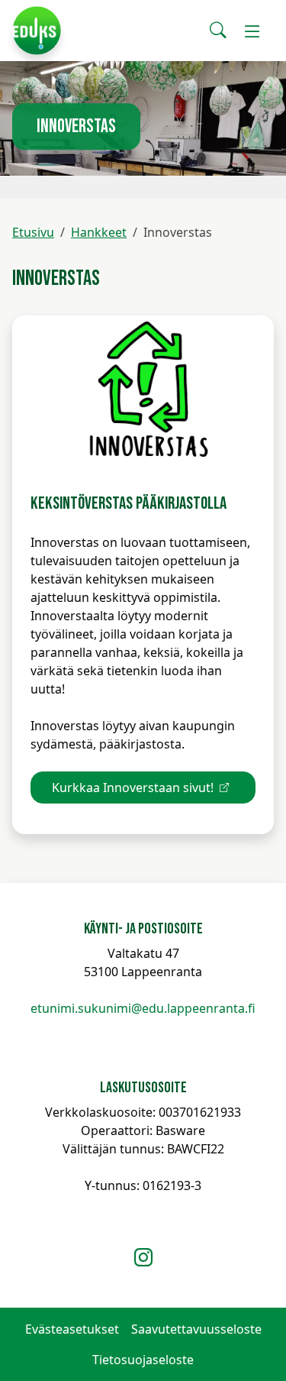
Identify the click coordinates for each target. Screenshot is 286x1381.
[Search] (218, 30)
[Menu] (252, 30)
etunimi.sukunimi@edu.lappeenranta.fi (143, 1008)
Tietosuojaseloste (143, 1359)
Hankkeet (99, 232)
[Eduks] (36, 30)
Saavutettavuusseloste (196, 1329)
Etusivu (33, 232)
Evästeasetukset (72, 1329)
